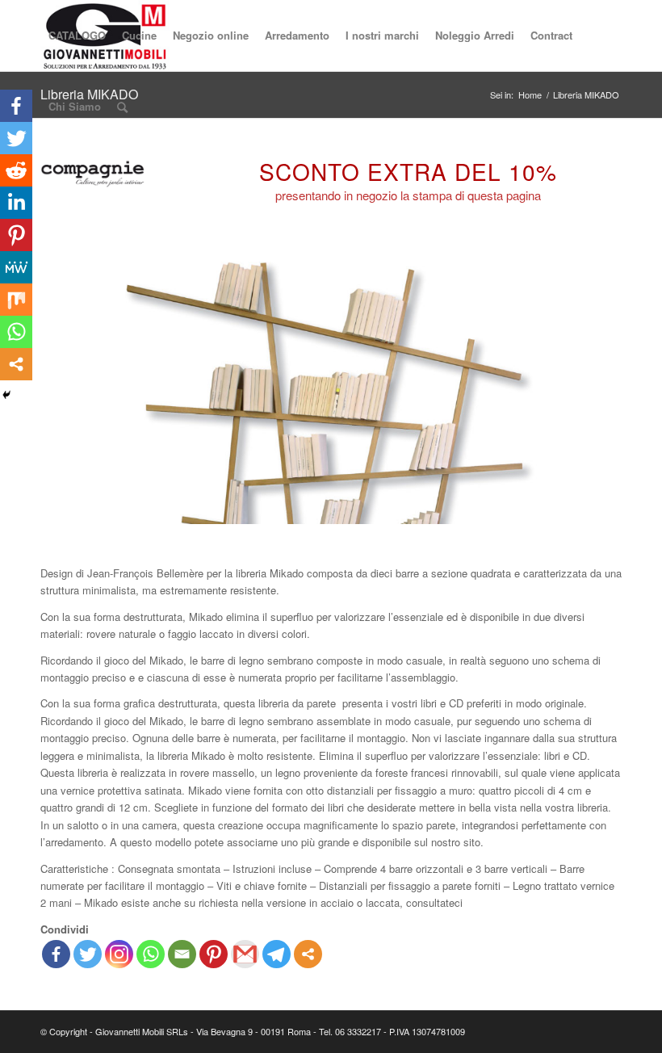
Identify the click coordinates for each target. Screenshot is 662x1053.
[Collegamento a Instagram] (609, 1031)
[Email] (182, 954)
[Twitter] (87, 954)
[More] (308, 954)
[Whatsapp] (150, 954)
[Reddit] (16, 170)
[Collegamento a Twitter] (585, 1031)
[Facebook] (56, 954)
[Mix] (16, 299)
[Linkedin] (16, 203)
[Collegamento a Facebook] (561, 1031)
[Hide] (6, 394)
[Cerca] (122, 106)
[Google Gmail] (245, 954)
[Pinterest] (213, 954)
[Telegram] (276, 954)
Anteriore (76, 388)
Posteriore (585, 388)
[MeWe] (16, 267)
